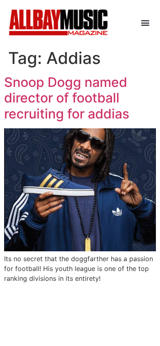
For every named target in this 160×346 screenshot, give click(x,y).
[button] (145, 22)
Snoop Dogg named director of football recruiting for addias (66, 98)
